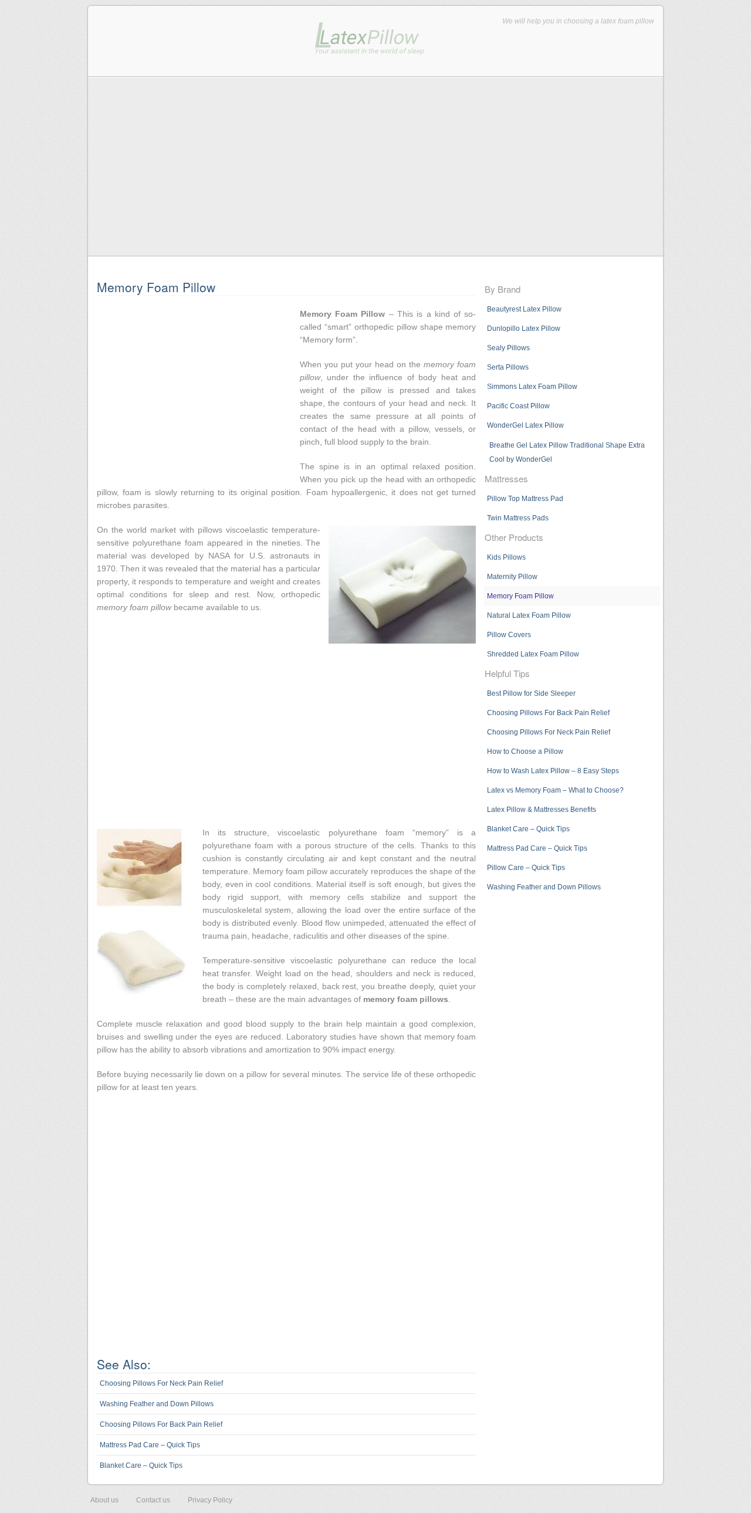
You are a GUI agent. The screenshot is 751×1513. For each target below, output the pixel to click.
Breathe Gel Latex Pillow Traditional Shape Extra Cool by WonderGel (567, 452)
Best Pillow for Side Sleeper (531, 693)
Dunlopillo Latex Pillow (523, 328)
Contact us (153, 1500)
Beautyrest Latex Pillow (524, 309)
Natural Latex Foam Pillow (529, 615)
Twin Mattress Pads (518, 518)
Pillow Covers (509, 635)
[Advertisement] (375, 166)
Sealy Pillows (508, 348)
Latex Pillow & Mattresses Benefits (541, 809)
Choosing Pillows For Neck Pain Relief (161, 1383)
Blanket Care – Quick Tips (141, 1465)
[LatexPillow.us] (369, 47)
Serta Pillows (508, 367)
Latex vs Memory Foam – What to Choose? (555, 790)
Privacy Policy (210, 1500)
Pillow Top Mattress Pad (525, 499)
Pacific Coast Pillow (518, 406)
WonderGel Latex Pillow (525, 425)
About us (104, 1500)
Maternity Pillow (512, 577)
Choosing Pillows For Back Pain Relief (161, 1424)
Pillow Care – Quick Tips (526, 868)
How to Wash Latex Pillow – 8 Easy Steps (553, 771)
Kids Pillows (506, 557)
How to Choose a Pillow (525, 751)
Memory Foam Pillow (520, 596)
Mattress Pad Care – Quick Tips (150, 1445)
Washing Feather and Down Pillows (157, 1404)
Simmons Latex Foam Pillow (532, 387)
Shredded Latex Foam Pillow (533, 654)
